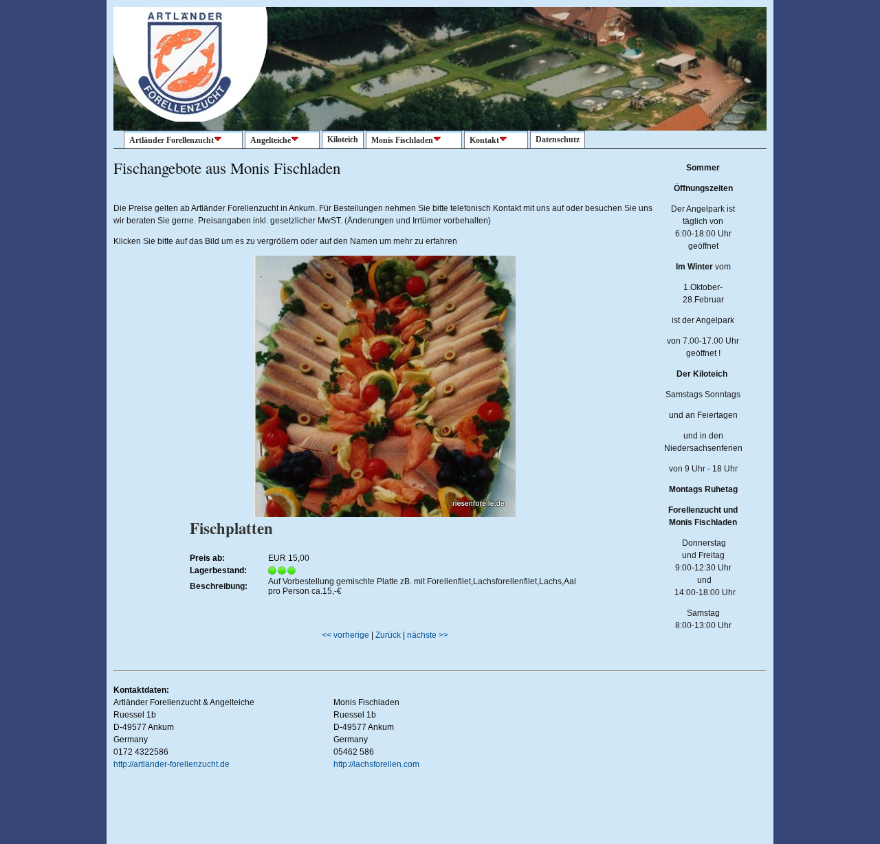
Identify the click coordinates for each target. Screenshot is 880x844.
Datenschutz (558, 139)
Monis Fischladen (402, 140)
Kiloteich (342, 139)
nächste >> (427, 635)
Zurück (388, 635)
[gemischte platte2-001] (385, 514)
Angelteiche (270, 140)
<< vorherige (345, 635)
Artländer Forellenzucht (171, 140)
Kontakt (484, 140)
